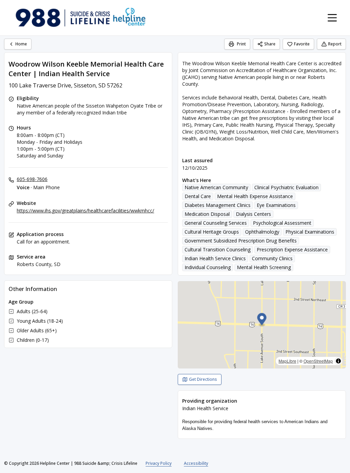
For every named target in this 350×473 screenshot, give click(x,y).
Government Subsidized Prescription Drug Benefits (241, 240)
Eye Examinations (276, 205)
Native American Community (216, 187)
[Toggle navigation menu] (332, 17)
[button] (262, 320)
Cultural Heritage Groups (212, 231)
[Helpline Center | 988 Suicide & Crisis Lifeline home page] (80, 17)
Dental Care (198, 196)
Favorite (302, 44)
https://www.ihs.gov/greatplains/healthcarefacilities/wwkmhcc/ (85, 210)
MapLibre (287, 361)
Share (269, 44)
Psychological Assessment (282, 223)
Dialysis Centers (253, 214)
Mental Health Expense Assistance (255, 196)
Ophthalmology (262, 231)
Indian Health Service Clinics (215, 258)
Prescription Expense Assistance (292, 249)
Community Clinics (272, 258)
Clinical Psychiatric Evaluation (286, 187)
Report (334, 44)
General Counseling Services (216, 223)
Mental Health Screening (264, 267)
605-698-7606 (32, 179)
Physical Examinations (309, 231)
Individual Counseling (208, 267)
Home (21, 44)
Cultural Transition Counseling (218, 249)
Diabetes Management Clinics (218, 205)
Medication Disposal (207, 214)
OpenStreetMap (318, 361)
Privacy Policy (159, 463)
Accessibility (196, 463)
